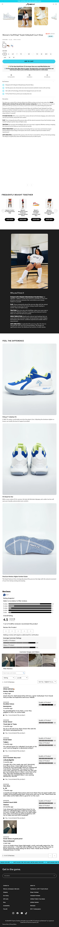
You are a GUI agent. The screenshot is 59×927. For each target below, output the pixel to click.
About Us (32, 885)
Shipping (5, 892)
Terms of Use (5, 924)
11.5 (5, 57)
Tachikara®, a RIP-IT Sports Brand (39, 889)
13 (13, 57)
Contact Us (6, 885)
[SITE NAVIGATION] (2, 4)
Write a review (17, 39)
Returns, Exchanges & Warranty (11, 889)
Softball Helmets (34, 902)
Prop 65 (5, 909)
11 (50, 54)
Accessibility (6, 905)
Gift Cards (5, 899)
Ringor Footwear (34, 892)
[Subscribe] (54, 876)
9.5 (37, 54)
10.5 (46, 54)
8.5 (29, 54)
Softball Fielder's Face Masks (37, 899)
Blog (4, 902)
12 (9, 57)
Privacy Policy (13, 924)
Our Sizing (6, 895)
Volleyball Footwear (35, 895)
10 (41, 54)
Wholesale (32, 905)
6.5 (13, 54)
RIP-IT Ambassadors (35, 909)
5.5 (4, 54)
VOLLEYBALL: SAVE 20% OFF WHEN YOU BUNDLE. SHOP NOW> (29, 1)
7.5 (21, 54)
